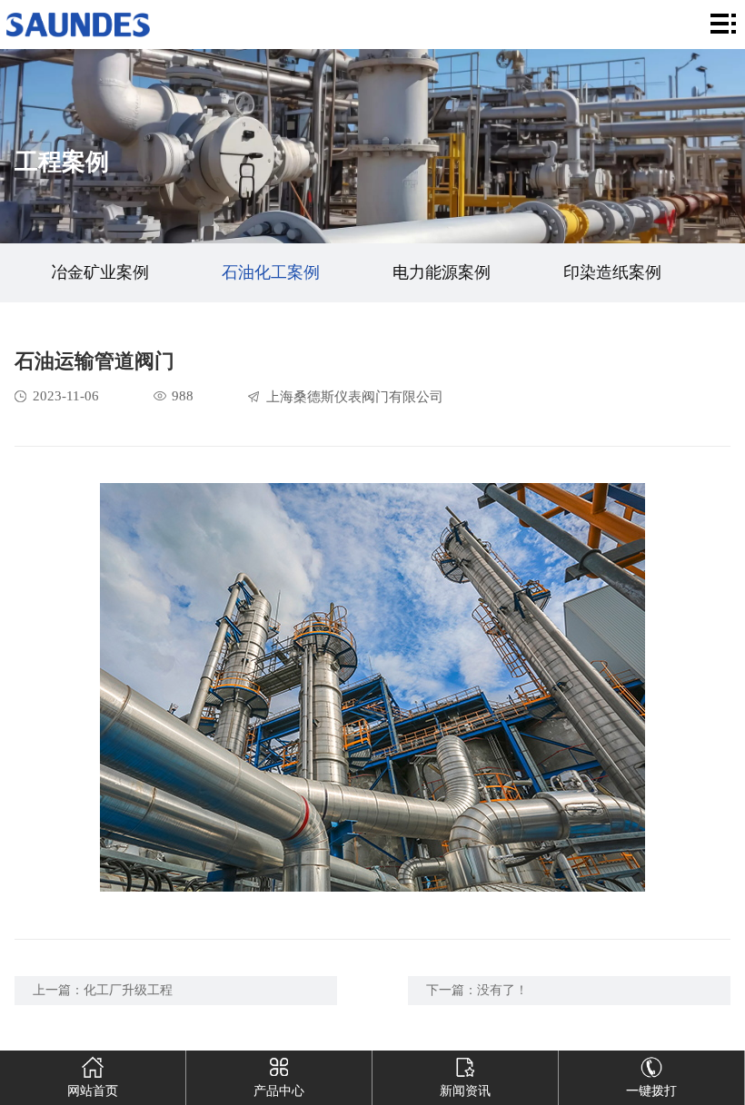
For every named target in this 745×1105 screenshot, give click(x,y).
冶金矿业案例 (100, 272)
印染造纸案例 (612, 272)
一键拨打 (651, 1091)
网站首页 (92, 1091)
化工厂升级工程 (128, 990)
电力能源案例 (441, 272)
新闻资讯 (465, 1091)
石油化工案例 (271, 272)
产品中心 (278, 1091)
